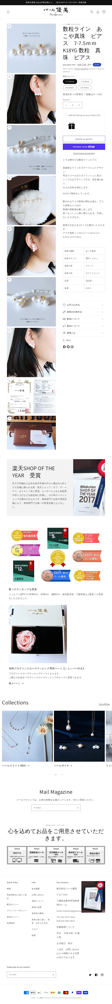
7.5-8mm (85, 81)
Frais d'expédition (81, 69)
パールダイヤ (61, 765)
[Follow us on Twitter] (68, 347)
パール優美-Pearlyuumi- (43, 998)
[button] (8, 12)
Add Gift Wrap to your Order (85, 115)
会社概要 (36, 888)
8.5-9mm (85, 87)
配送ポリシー (13, 904)
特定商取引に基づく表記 (17, 896)
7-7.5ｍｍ (70, 81)
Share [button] (68, 340)
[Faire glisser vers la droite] (62, 775)
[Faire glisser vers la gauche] (50, 775)
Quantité (66, 99)
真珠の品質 (37, 907)
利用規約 (11, 923)
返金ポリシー (13, 917)
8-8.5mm (70, 87)
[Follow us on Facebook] (64, 347)
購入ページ (14, 683)
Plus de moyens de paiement (84, 153)
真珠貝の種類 (38, 913)
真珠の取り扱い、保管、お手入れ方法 (41, 921)
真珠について (38, 901)
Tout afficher (104, 704)
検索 (9, 888)
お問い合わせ (38, 895)
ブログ (35, 929)
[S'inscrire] (77, 808)
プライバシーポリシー (17, 910)
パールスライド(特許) (14, 765)
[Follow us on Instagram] (72, 347)
